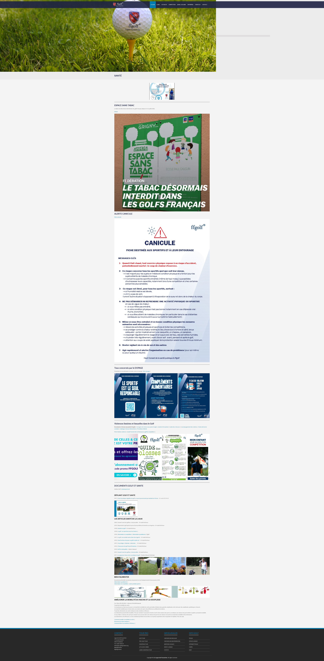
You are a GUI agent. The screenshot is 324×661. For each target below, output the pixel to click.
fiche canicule (117, 217)
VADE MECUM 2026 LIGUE (170, 638)
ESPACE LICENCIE (193, 641)
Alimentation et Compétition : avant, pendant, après (127, 584)
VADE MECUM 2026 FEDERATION (172, 641)
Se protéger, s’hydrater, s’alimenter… (127, 543)
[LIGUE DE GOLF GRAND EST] (118, 4)
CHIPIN (190, 647)
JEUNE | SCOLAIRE (181, 4)
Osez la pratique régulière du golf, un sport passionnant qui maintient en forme (138, 498)
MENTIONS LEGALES (169, 644)
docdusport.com (126, 489)
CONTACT (204, 4)
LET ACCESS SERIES (144, 647)
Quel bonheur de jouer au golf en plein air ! (129, 540)
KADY (190, 650)
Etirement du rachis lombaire (121, 621)
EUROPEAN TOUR (143, 644)
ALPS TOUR (142, 638)
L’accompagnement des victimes (189, 427)
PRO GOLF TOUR (143, 641)
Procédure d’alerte (142, 429)
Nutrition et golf (122, 528)
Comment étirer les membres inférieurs (124, 623)
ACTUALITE (164, 4)
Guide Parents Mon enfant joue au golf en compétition (141, 432)
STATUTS (166, 650)
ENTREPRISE (190, 4)
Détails (116, 111)
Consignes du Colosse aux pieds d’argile (146, 427)
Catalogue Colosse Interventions (128, 429)
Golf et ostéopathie (123, 549)
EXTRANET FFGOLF (193, 644)
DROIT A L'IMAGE (168, 647)
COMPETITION (172, 4)
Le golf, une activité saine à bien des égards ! (129, 537)
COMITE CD (197, 4)
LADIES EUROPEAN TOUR (145, 650)
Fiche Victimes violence (120, 432)
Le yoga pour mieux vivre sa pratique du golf (129, 555)
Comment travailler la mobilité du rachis (124, 619)
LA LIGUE (153, 4)
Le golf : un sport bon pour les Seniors (127, 531)
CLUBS (158, 4)
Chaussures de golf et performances (127, 546)
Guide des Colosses (175, 427)
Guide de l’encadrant (163, 427)
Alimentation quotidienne (139, 534)
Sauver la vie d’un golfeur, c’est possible (128, 552)
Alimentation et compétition (125, 534)
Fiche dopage (146, 371)
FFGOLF (191, 638)
